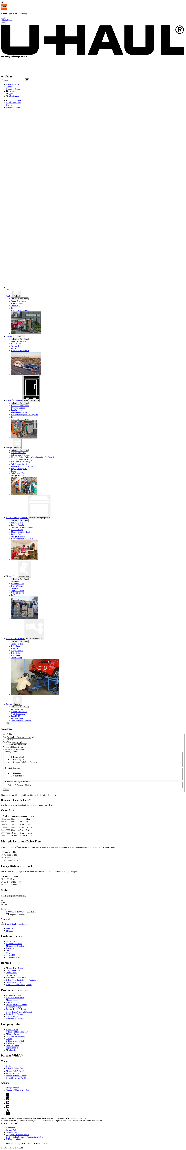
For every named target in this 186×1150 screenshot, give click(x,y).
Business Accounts (13, 995)
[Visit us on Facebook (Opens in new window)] (7, 1096)
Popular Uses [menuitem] (16, 410)
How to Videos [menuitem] (17, 303)
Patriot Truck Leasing (14, 1014)
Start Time (7, 742)
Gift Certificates (12, 1016)
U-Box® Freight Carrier (15, 1068)
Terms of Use (11, 1132)
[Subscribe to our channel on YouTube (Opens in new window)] (8, 1114)
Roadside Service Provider (16, 1078)
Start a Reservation (18, 341)
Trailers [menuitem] (9, 296)
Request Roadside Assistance (16, 924)
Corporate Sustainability (15, 1036)
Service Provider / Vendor (16, 1076)
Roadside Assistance (14, 944)
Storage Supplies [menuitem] (18, 475)
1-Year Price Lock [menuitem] (13, 84)
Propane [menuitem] (9, 704)
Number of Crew (10, 744)
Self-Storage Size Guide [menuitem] (20, 464)
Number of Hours (10, 747)
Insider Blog (14, 1043)
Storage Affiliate (12, 1088)
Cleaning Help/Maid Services (25, 762)
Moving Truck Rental (14, 968)
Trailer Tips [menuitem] (15, 306)
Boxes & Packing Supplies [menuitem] (17, 518)
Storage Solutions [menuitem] (18, 536)
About (12, 1029)
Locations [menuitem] (12, 91)
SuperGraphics (12, 1048)
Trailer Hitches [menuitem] (17, 644)
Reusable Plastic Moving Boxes (19, 985)
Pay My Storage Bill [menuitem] (19, 469)
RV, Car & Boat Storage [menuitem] (20, 462)
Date (5, 740)
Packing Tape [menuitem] (16, 534)
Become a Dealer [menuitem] (13, 89)
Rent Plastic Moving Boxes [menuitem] (22, 539)
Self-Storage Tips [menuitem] (18, 473)
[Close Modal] (2, 900)
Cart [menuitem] (10, 94)
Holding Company (17, 1032)
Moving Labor (24, 576)
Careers (9, 1039)
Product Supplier (12, 1073)
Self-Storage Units (13, 982)
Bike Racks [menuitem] (15, 648)
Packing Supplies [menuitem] (18, 525)
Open (3, 18)
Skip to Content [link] (7, 20)
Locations (13, 1139)
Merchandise (11, 1050)
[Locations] (11, 77)
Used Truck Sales (13, 1002)
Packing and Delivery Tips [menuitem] (24, 415)
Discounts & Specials (14, 1019)
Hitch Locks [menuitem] (16, 655)
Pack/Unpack (18, 759)
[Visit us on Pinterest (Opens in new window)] (7, 1103)
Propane (17, 704)
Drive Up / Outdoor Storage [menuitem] (22, 466)
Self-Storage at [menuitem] (20, 455)
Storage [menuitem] (9, 447)
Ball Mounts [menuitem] (16, 646)
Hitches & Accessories (34, 639)
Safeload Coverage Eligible (19, 785)
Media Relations (12, 1045)
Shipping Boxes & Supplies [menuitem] (22, 527)
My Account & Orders (15, 946)
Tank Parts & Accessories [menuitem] (21, 721)
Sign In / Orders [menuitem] (12, 96)
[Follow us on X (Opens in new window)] (7, 1111)
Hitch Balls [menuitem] (15, 653)
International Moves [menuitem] (19, 412)
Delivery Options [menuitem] (18, 408)
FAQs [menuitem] (13, 308)
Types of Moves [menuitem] (17, 590)
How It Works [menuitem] (17, 586)
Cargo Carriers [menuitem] (17, 651)
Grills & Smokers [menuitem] (18, 714)
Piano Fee (17, 773)
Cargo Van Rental (13, 970)
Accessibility (11, 955)
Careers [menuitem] (9, 87)
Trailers (16, 296)
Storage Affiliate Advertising (17, 1090)
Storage (17, 448)
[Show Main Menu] (3, 23)
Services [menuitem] (14, 588)
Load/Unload (18, 757)
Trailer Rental (11, 973)
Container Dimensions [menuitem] (20, 419)
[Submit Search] (27, 79)
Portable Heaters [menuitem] (17, 716)
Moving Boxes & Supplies (16, 1004)
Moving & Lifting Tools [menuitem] (20, 532)
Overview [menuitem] (15, 581)
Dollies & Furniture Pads (16, 977)
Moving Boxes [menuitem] (17, 523)
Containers (31, 400)
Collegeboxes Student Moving (19, 1012)
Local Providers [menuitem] (17, 584)
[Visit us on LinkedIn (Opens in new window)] (7, 1107)
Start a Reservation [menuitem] (18, 301)
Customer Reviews (13, 957)
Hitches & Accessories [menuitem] (20, 310)
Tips (7, 950)
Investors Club (15, 1041)
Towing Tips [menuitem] (16, 346)
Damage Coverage (13, 1007)
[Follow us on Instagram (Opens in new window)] (7, 1100)
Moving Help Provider (15, 1071)
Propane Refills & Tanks (16, 1009)
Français (9, 928)
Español (9, 930)
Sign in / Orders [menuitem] (14, 100)
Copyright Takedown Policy (17, 1135)
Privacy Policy (12, 1130)
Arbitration (10, 1128)
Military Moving (12, 1034)
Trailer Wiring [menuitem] (16, 657)
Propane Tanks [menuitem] (17, 718)
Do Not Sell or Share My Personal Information (24, 1137)
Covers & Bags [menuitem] (17, 530)
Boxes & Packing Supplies (39, 518)
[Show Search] (7, 76)
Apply (6, 789)
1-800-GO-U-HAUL (15, 912)
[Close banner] (2, 2)
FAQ (8, 953)
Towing (9, 336)
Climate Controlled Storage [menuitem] (22, 459)
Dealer (8, 1066)
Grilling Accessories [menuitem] (19, 712)
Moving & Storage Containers (21, 980)
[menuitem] (98, 341)
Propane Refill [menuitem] (17, 709)
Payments (10, 948)
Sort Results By (9, 737)
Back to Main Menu (20, 299)
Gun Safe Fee (18, 776)
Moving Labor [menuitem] (12, 576)
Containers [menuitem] (14, 400)
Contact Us (10, 941)
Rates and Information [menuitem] (20, 405)
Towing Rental (12, 975)
